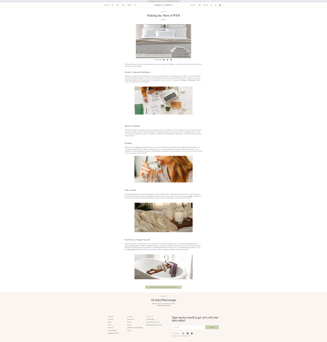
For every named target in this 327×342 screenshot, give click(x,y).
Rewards (205, 5)
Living (123, 5)
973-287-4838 (150, 319)
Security (129, 325)
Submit (212, 327)
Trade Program (112, 330)
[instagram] (183, 333)
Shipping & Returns (113, 333)
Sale (135, 5)
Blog (199, 5)
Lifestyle (163, 11)
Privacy (129, 322)
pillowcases (192, 80)
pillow (184, 80)
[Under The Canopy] (163, 5)
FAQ (109, 325)
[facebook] (164, 59)
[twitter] (168, 59)
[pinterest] (171, 59)
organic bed (131, 249)
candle (190, 196)
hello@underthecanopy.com (154, 325)
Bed (113, 5)
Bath (117, 5)
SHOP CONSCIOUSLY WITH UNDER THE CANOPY (163, 287)
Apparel (129, 5)
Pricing (129, 330)
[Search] (211, 5)
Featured (106, 5)
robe (149, 245)
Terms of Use (130, 319)
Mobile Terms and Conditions (135, 327)
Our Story (193, 5)
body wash (135, 245)
